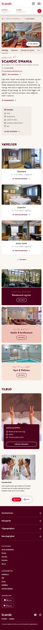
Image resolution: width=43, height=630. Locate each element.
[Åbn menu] (39, 4)
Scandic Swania (30, 18)
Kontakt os (5, 574)
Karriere (4, 557)
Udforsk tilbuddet (21, 444)
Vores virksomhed (8, 549)
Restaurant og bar (27, 50)
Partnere (5, 560)
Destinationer (7, 513)
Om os (4, 564)
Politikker (5, 585)
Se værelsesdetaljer (20, 179)
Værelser (14, 50)
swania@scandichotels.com (13, 71)
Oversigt (5, 50)
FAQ (3, 578)
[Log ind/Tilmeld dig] (33, 3)
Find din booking (7, 589)
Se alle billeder (33, 44)
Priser (4, 581)
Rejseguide (6, 521)
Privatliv (4, 619)
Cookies (11, 619)
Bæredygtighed (8, 536)
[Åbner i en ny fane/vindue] (8, 601)
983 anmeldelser (13, 74)
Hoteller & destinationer (13, 18)
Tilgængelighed (8, 528)
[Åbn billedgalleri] (21, 159)
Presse (4, 553)
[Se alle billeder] (21, 35)
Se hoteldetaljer (8, 100)
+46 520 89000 (9, 68)
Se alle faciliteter (10, 131)
